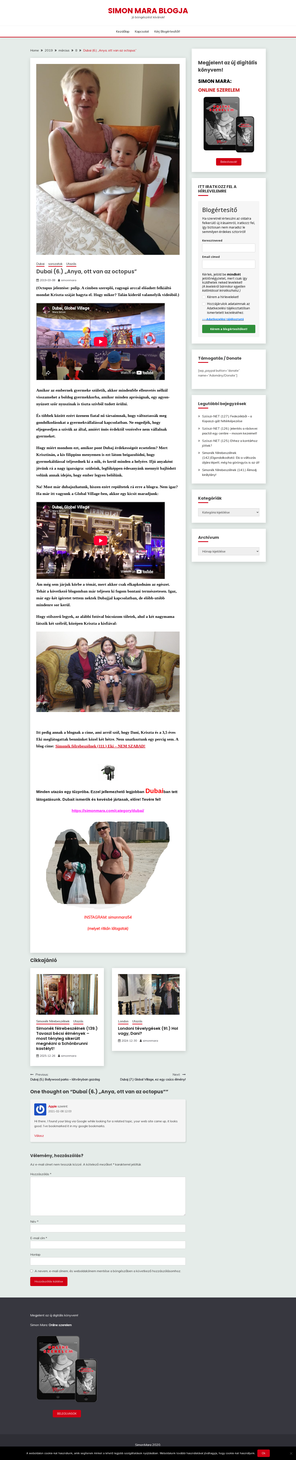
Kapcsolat (142, 31)
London (123, 1021)
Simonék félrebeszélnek (52, 1021)
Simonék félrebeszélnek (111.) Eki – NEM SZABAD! (100, 746)
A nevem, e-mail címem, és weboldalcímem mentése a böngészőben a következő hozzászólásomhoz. (108, 1271)
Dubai (40, 264)
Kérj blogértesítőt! (167, 31)
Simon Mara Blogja (148, 10)
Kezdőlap (122, 31)
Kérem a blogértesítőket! (228, 329)
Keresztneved (212, 240)
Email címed (211, 257)
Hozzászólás (40, 1174)
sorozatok (55, 264)
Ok (263, 1453)
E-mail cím (38, 1238)
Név (34, 1221)
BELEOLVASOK (67, 1413)
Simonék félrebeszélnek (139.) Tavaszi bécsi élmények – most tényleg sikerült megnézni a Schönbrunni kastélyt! (67, 1038)
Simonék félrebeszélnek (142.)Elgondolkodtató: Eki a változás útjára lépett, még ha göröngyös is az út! (230, 457)
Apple (52, 1106)
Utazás (71, 264)
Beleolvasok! (228, 162)
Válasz (39, 1136)
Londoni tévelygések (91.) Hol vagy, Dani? (148, 1031)
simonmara (68, 280)
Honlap (35, 1254)
